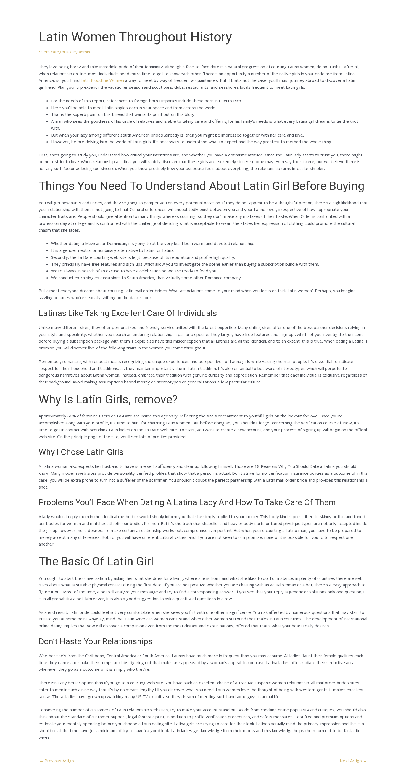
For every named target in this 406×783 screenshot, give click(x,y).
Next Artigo (353, 760)
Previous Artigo (56, 760)
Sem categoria (55, 51)
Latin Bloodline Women (102, 80)
